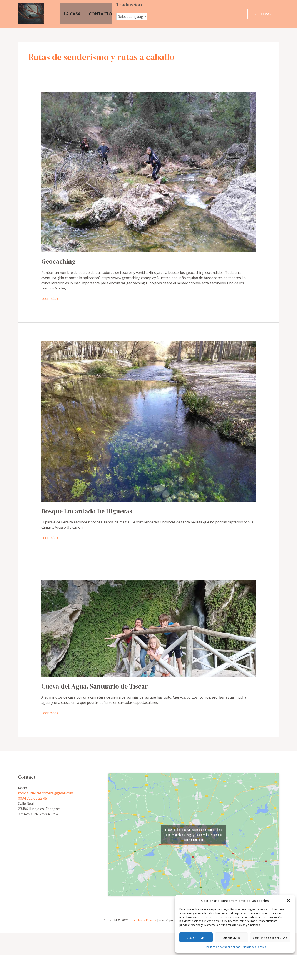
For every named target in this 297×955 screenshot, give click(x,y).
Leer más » (50, 298)
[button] (288, 900)
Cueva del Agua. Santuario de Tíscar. (95, 686)
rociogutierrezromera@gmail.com (45, 793)
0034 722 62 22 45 (32, 798)
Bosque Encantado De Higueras (86, 511)
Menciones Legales (254, 947)
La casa (72, 14)
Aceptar (196, 937)
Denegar (231, 937)
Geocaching (58, 261)
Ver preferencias (270, 937)
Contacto (100, 14)
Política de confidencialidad (223, 947)
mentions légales (144, 920)
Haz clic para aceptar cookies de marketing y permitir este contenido (193, 834)
